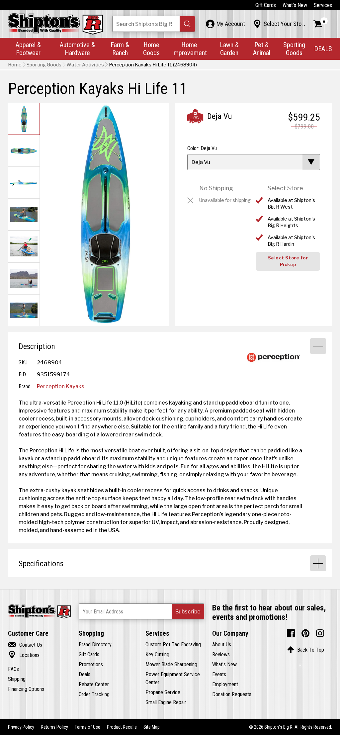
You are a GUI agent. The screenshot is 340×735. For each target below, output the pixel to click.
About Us (221, 644)
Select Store (285, 188)
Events (219, 674)
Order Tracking (94, 694)
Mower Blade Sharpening (171, 664)
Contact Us (25, 644)
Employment (225, 684)
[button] (187, 24)
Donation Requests (231, 694)
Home (15, 64)
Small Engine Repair (165, 702)
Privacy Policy (21, 727)
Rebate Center (94, 684)
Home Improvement (189, 49)
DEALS (323, 49)
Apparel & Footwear (28, 49)
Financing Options (26, 689)
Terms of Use (87, 727)
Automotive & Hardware (77, 49)
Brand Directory (95, 644)
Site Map (151, 727)
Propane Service (162, 692)
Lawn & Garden (229, 49)
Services (323, 5)
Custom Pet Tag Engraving (173, 644)
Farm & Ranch (120, 49)
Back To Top (305, 649)
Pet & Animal (261, 49)
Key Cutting (157, 654)
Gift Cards (265, 5)
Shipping (17, 679)
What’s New (295, 5)
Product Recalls (122, 727)
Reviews (221, 654)
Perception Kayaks (60, 386)
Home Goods (151, 49)
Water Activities (85, 64)
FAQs (13, 669)
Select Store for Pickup (288, 261)
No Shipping (216, 188)
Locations (24, 655)
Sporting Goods (294, 49)
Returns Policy (54, 727)
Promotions (91, 664)
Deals (84, 674)
